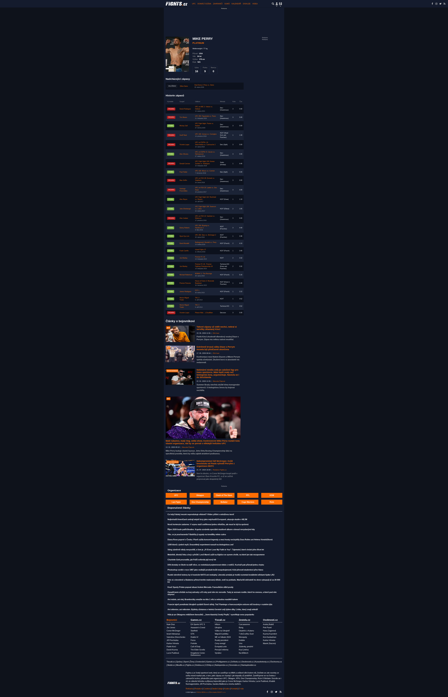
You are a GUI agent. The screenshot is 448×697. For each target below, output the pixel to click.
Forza (193, 640)
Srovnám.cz (234, 665)
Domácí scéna (204, 4)
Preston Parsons (185, 283)
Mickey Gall (184, 126)
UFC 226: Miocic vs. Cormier (205, 171)
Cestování (200, 662)
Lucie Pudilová (173, 653)
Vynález (218, 653)
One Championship (200, 502)
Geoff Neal (183, 135)
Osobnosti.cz (247, 662)
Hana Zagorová (269, 631)
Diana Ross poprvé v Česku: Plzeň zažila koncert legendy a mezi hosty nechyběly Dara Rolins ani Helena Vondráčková (220, 540)
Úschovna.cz (276, 662)
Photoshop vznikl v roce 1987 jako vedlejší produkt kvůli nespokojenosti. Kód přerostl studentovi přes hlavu (215, 570)
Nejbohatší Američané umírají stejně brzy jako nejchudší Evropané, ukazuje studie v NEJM (207, 519)
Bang (241, 628)
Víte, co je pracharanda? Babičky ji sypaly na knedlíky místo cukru (197, 534)
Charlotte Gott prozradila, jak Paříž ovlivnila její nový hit (192, 560)
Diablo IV (194, 637)
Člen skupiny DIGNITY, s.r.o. (217, 692)
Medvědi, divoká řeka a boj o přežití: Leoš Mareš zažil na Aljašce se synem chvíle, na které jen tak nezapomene (216, 555)
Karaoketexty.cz (262, 662)
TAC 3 (197, 298)
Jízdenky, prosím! (246, 647)
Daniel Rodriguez (185, 109)
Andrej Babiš (268, 624)
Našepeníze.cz (221, 665)
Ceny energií (220, 643)
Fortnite (194, 643)
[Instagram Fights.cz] (436, 3)
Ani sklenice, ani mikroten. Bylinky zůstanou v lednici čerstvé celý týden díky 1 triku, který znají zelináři (213, 609)
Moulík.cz (180, 665)
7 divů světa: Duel (246, 634)
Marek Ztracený (269, 643)
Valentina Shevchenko (176, 637)
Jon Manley (183, 258)
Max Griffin (183, 180)
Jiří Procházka (172, 640)
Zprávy (179, 662)
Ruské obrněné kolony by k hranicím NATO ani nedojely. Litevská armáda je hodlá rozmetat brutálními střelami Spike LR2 (221, 575)
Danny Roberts (185, 228)
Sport (186, 662)
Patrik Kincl (171, 647)
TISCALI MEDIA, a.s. (202, 692)
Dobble (242, 640)
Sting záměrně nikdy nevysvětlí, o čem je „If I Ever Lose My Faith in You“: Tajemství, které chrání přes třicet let (216, 550)
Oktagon (200, 495)
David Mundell (184, 243)
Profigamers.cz (223, 662)
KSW (272, 495)
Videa (255, 4)
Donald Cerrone (185, 163)
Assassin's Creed (198, 628)
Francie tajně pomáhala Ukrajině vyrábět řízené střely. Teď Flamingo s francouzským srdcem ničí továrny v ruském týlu (220, 604)
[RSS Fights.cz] (444, 3)
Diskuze (246, 4)
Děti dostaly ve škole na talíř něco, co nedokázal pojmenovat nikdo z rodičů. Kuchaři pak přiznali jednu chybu (216, 565)
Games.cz (210, 662)
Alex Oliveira (184, 154)
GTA (192, 634)
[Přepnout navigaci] (277, 4)
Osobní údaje (217, 689)
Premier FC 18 (200, 257)
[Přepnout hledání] (273, 4)
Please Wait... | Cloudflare (204, 313)
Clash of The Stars (224, 495)
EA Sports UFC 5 (198, 624)
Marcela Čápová (219, 381)
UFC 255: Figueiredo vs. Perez (205, 116)
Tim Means (183, 117)
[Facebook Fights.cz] (432, 3)
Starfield (194, 631)
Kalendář (236, 4)
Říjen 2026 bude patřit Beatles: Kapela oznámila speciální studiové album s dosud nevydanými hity (211, 529)
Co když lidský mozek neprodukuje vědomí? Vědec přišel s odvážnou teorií (201, 514)
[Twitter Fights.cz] (440, 3)
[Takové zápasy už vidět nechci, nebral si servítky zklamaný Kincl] (180, 334)
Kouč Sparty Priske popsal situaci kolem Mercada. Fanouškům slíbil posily (200, 587)
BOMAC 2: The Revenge (203, 273)
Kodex (227, 689)
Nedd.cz (171, 665)
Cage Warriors (248, 502)
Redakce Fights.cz (220, 470)
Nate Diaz (171, 624)
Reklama (189, 689)
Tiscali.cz (171, 662)
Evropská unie (221, 647)
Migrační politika (221, 634)
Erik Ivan (216, 333)
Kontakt (234, 689)
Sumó (227, 4)
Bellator (224, 502)
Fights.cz (190, 665)
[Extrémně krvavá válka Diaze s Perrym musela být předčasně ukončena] (180, 354)
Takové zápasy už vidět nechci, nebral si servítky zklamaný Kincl (217, 328)
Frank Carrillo (184, 251)
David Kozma (172, 650)
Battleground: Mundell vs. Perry (205, 242)
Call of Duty (195, 647)
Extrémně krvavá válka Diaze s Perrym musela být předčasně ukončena (216, 348)
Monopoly (243, 637)
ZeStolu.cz (235, 662)
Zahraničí (217, 4)
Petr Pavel (267, 628)
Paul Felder (183, 172)
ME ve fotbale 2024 (223, 637)
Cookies (206, 689)
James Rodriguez (185, 291)
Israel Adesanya (173, 634)
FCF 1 (197, 290)
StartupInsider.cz (248, 665)
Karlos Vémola (173, 643)
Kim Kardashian (269, 637)
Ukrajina (218, 628)
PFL (248, 495)
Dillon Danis (184, 86)
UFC (194, 4)
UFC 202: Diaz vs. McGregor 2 (205, 235)
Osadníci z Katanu (246, 631)
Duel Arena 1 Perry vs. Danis (204, 85)
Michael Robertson (186, 275)
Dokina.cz (199, 665)
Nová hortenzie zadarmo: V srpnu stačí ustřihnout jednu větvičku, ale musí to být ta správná (208, 524)
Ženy (192, 662)
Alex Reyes (183, 199)
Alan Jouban (184, 218)
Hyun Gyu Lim (184, 236)
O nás (241, 689)
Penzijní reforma (221, 650)
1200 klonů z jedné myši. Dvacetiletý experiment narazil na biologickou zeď (201, 545)
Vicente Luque (184, 144)
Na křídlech (243, 653)
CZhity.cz (209, 665)
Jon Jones (171, 628)
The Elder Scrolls (198, 650)
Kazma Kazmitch (270, 634)
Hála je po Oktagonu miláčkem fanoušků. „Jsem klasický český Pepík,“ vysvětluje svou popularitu (211, 615)
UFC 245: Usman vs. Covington (206, 134)
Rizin (272, 502)
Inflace (217, 624)
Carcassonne (244, 624)
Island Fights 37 (200, 249)
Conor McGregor (173, 631)
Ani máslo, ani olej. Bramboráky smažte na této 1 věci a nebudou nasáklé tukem (203, 599)
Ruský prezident (221, 640)
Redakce (198, 689)
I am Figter (176, 502)
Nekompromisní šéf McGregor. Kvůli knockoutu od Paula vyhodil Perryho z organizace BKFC (216, 463)
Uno (240, 643)
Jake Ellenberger (185, 209)
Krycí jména (244, 650)
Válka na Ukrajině (222, 631)
